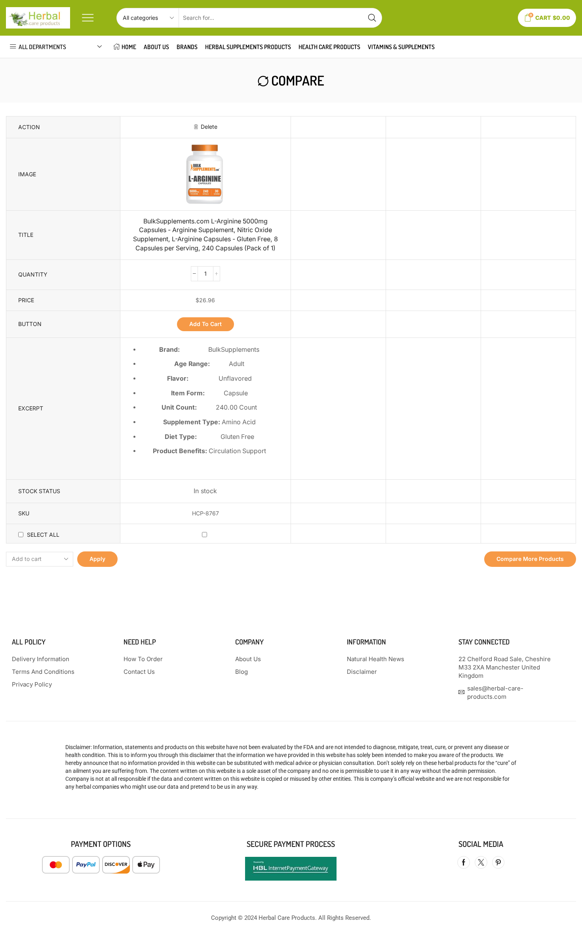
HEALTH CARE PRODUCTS (329, 47)
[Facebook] (463, 862)
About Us (156, 47)
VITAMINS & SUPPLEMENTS (401, 47)
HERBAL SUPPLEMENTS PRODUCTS (248, 47)
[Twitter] (481, 862)
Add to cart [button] (205, 323)
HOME (129, 47)
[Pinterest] (498, 862)
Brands (187, 47)
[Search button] (372, 17)
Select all (43, 534)
